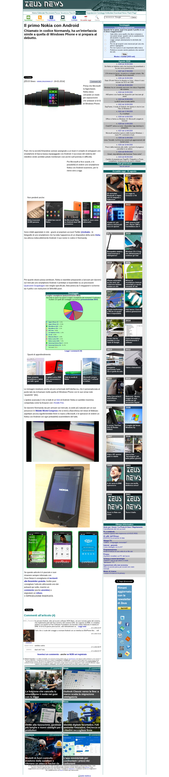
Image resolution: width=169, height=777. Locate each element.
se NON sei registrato (77, 654)
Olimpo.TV (107, 541)
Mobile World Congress (47, 411)
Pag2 (134, 13)
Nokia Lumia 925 (53, 339)
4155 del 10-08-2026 (125, 145)
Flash (129, 13)
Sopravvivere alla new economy (115, 565)
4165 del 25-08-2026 (125, 85)
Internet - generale (110, 545)
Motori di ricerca (109, 571)
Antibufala (109, 13)
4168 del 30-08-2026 (125, 64)
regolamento (72, 658)
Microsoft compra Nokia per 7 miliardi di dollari (90, 379)
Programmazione (110, 550)
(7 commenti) (56, 668)
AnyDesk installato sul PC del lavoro (116, 556)
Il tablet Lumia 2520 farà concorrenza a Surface (53, 379)
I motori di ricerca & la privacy (114, 573)
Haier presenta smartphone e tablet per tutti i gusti (35, 379)
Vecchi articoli (125, 166)
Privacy (106, 554)
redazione (71, 768)
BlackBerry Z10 (53, 328)
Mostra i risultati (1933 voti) (124, 56)
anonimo (45, 590)
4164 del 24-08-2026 (125, 92)
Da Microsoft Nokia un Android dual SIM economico (73, 222)
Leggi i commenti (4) (73, 351)
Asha (97, 235)
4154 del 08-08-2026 (125, 152)
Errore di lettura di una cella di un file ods (118, 551)
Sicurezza (64, 13)
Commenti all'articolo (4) (39, 615)
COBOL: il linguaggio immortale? (115, 542)
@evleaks (85, 232)
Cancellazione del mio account (114, 529)
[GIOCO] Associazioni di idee (114, 538)
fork (58, 400)
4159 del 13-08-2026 (125, 124)
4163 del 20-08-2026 (125, 99)
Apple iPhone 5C (53, 322)
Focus (57, 13)
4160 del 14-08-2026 (125, 117)
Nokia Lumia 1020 (53, 341)
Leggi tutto (82, 626)
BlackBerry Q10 (53, 326)
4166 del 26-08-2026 (125, 78)
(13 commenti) (55, 735)
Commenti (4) (95, 82)
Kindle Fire (59, 403)
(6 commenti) (94, 735)
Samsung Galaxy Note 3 (55, 343)
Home (34, 13)
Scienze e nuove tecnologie (114, 559)
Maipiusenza (81, 13)
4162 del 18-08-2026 (125, 104)
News (124, 13)
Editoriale (41, 13)
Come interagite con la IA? (112, 547)
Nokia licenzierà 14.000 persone (33, 221)
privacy (87, 767)
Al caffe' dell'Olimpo (111, 536)
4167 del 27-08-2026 (125, 71)
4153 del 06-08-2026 (125, 157)
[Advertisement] (42, 58)
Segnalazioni (91, 13)
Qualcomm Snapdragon (34, 286)
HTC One (51, 330)
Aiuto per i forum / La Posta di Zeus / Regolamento (123, 527)
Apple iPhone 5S (53, 324)
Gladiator (29, 643)
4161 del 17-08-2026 (125, 111)
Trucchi (72, 13)
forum (61, 770)
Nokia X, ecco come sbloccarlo (90, 221)
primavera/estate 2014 (89, 299)
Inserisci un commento (48, 654)
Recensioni (49, 13)
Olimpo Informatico (124, 524)
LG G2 (50, 334)
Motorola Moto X (53, 336)
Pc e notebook (108, 532)
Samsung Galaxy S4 (54, 345)
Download (118, 13)
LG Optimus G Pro (54, 332)
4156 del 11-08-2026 (125, 138)
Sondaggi (101, 13)
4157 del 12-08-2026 (125, 131)
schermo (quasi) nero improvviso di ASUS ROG (120, 533)
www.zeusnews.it (44, 81)
